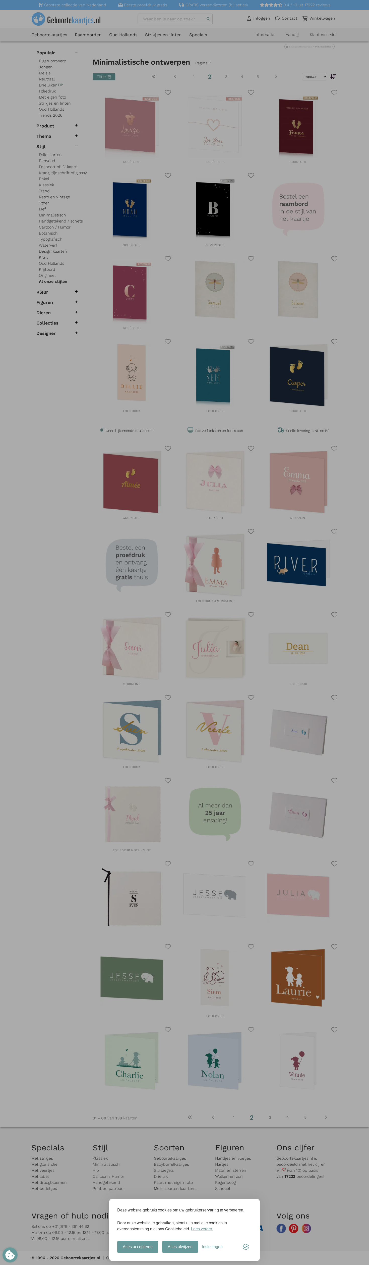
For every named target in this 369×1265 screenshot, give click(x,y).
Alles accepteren (138, 1247)
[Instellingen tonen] (10, 1254)
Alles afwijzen (180, 1247)
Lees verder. (202, 1229)
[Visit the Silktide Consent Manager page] (246, 1247)
